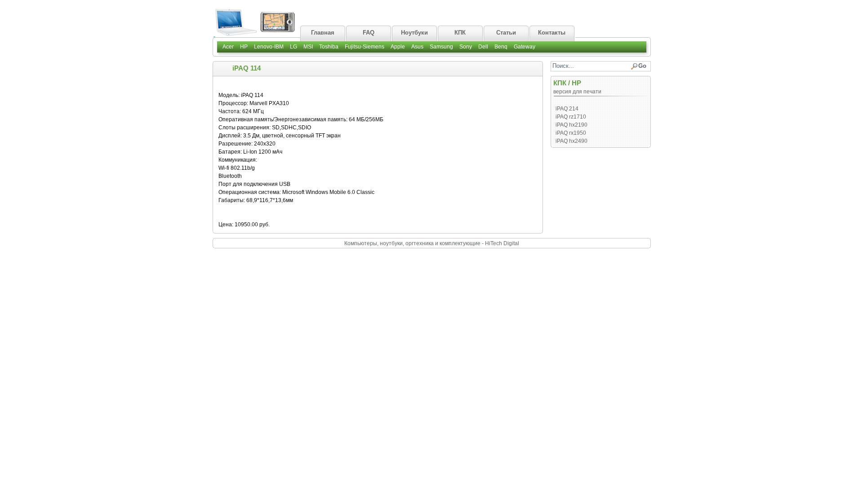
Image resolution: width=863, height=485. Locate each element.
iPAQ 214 (567, 109)
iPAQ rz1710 (571, 117)
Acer (228, 47)
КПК (559, 83)
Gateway (524, 47)
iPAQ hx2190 (571, 125)
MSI (308, 47)
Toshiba (328, 47)
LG (293, 47)
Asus (417, 47)
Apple (398, 47)
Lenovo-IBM (269, 47)
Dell (483, 47)
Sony (465, 47)
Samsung (441, 47)
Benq (500, 47)
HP (244, 47)
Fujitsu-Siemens (364, 47)
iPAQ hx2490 (571, 141)
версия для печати (577, 91)
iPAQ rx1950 (571, 133)
